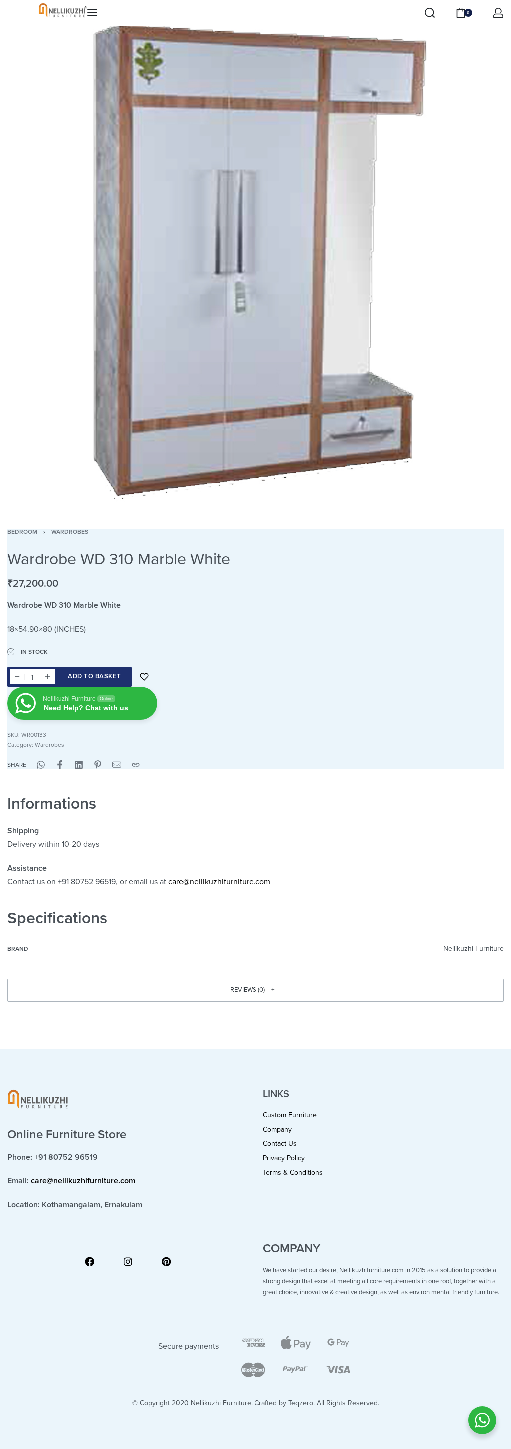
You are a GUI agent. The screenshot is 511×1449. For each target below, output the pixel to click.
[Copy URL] (135, 764)
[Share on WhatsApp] (40, 764)
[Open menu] (92, 13)
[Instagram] (128, 1261)
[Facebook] (89, 1261)
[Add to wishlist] (144, 677)
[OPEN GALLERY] (255, 255)
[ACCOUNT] (498, 12)
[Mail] (116, 764)
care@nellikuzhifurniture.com (219, 882)
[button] (255, 990)
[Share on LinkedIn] (78, 764)
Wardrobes (69, 531)
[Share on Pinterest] (97, 764)
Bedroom (22, 531)
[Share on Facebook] (59, 764)
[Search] (429, 12)
